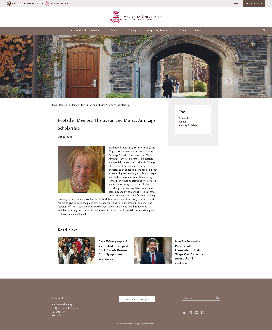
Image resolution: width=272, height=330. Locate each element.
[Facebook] (196, 313)
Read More (105, 259)
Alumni (182, 121)
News (198, 30)
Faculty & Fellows (189, 125)
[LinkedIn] (184, 313)
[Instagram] (202, 313)
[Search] (218, 298)
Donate (236, 3)
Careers (183, 30)
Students (184, 118)
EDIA (14, 3)
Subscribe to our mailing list (136, 299)
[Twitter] (191, 313)
